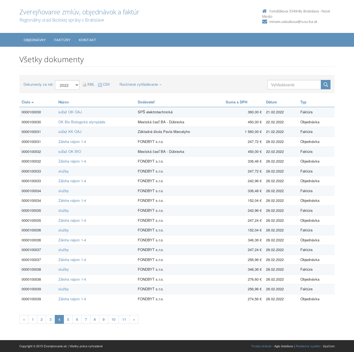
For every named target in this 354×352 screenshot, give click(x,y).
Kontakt (87, 39)
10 (113, 319)
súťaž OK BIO (69, 151)
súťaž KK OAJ (70, 131)
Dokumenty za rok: (39, 84)
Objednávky (35, 39)
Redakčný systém (308, 346)
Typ (303, 102)
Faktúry (62, 39)
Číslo (27, 102)
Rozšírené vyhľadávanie (138, 84)
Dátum (271, 102)
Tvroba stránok (261, 346)
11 (124, 319)
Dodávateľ (146, 102)
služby (63, 171)
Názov (63, 102)
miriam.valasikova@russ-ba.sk (293, 21)
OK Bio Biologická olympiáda (81, 121)
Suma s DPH (236, 102)
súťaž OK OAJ (70, 111)
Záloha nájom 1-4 (72, 141)
